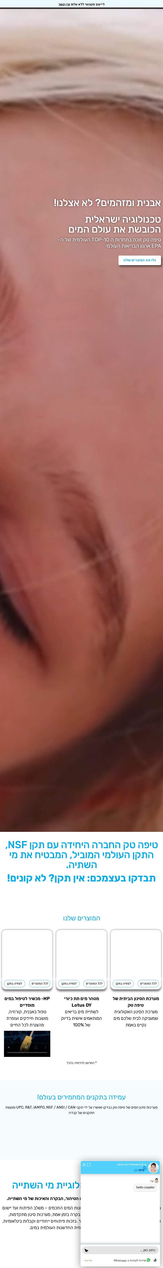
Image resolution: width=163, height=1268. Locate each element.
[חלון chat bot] (120, 1213)
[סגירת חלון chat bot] (84, 1165)
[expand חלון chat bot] (89, 1165)
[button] (5, 1135)
